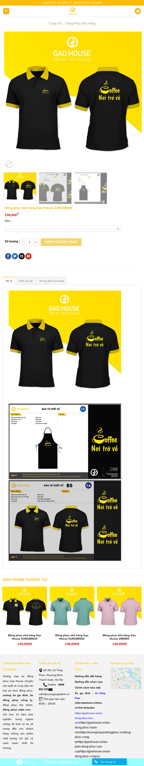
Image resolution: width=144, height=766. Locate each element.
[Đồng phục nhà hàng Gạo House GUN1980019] (24, 609)
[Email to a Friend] (22, 256)
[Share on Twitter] (15, 256)
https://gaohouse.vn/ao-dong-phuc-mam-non (93, 727)
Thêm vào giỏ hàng (61, 242)
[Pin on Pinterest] (28, 256)
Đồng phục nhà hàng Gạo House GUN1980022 (71, 637)
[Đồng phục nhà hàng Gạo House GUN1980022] (72, 609)
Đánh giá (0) (25, 281)
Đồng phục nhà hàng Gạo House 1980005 (119, 637)
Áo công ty (65, 2)
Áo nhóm (96, 2)
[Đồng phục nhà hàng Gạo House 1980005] (119, 609)
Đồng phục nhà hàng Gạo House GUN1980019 (24, 637)
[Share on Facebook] (8, 256)
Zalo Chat (28, 762)
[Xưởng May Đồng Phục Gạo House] (72, 11)
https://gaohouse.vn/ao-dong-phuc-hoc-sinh (89, 718)
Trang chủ (55, 23)
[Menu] (6, 11)
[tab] (9, 281)
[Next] (134, 100)
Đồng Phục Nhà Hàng (80, 23)
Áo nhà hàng (81, 2)
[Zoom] (9, 164)
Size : (8, 221)
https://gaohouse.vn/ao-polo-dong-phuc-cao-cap (91, 746)
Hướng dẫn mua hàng (51, 281)
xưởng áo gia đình (15, 695)
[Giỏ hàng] (138, 11)
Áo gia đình (49, 2)
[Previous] (11, 100)
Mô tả (9, 281)
